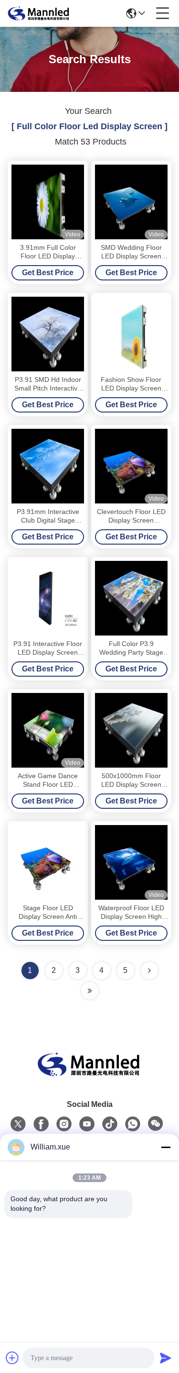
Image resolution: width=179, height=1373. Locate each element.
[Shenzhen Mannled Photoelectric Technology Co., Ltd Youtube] (86, 1124)
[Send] (165, 1357)
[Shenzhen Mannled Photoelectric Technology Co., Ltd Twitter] (18, 1124)
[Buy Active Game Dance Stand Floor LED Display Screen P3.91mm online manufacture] (47, 730)
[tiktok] (109, 1124)
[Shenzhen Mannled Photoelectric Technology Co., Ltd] (39, 13)
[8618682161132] (132, 1124)
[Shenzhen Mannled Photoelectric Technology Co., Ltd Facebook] (41, 1124)
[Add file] (12, 1357)
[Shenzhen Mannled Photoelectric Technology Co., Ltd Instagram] (64, 1124)
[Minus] (165, 1147)
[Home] (89, 1076)
